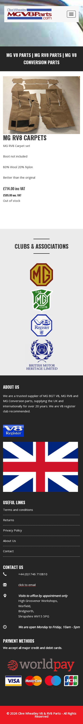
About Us (9, 541)
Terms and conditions (18, 510)
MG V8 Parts (18, 55)
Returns (8, 520)
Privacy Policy (12, 530)
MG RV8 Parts (47, 55)
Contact (8, 551)
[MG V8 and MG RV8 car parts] (29, 9)
